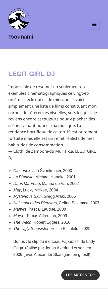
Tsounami (20, 37)
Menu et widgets (94, 29)
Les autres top (80, 275)
